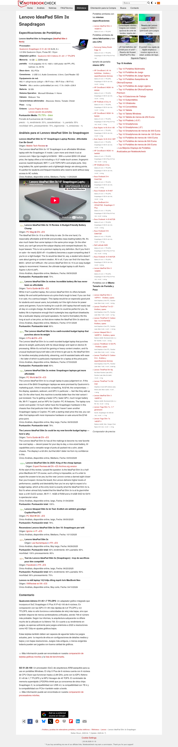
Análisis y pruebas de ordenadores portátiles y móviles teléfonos (66, 729)
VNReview (31, 583)
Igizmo (29, 531)
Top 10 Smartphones (128, 123)
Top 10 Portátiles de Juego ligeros (134, 75)
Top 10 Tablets (125, 110)
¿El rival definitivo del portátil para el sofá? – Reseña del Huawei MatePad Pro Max (127, 51)
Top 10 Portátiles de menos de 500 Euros (137, 141)
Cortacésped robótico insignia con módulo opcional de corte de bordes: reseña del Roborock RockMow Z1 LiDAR (127, 29)
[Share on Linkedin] (77, 721)
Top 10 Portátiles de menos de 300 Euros (137, 144)
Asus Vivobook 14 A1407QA (104, 219)
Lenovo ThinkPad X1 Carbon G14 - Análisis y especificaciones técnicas (104, 358)
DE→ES (41, 515)
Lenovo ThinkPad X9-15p (103, 369)
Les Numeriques (39, 542)
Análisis (40, 7)
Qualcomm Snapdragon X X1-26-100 (34, 48)
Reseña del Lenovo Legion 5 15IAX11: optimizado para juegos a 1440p (149, 29)
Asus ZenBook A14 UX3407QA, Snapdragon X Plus (104, 205)
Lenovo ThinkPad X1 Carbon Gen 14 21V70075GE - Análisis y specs (104, 321)
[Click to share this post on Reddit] (57, 721)
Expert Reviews (40, 466)
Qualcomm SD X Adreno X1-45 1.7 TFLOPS (56, 55)
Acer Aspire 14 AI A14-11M (104, 127)
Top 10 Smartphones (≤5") (130, 127)
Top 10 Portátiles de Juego (130, 72)
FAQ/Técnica (67, 7)
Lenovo (103, 729)
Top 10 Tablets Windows (129, 113)
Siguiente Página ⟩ (138, 58)
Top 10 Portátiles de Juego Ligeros (134, 85)
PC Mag (30, 231)
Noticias (52, 7)
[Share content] (24, 721)
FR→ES (54, 542)
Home (30, 7)
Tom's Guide (32, 288)
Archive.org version (68, 466)
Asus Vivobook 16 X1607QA (104, 256)
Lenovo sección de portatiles (40, 111)
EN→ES (41, 231)
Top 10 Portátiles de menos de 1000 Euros (138, 137)
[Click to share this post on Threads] (36, 721)
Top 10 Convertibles (127, 106)
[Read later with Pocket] (64, 721)
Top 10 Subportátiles (128, 99)
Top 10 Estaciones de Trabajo (132, 96)
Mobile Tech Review (35, 145)
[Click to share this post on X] (50, 721)
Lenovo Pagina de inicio (38, 108)
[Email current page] (84, 721)
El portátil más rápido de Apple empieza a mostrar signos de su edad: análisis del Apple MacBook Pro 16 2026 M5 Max (149, 51)
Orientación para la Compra (103, 7)
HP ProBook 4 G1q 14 (102, 101)
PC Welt (30, 515)
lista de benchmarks (55, 656)
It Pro (28, 338)
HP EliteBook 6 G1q (101, 165)
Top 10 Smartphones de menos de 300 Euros (139, 130)
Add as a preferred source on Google (57, 714)
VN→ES (43, 583)
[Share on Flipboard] (70, 721)
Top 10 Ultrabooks (126, 103)
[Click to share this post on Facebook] (29, 721)
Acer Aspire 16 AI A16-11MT (105, 139)
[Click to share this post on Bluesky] (43, 721)
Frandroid (30, 564)
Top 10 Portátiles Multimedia (131, 68)
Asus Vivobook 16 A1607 (103, 190)
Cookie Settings (89, 737)
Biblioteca (81, 7)
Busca (123, 7)
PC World (30, 377)
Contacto (134, 7)
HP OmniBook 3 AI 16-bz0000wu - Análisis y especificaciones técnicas (103, 73)
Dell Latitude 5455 (101, 245)
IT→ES (38, 531)
